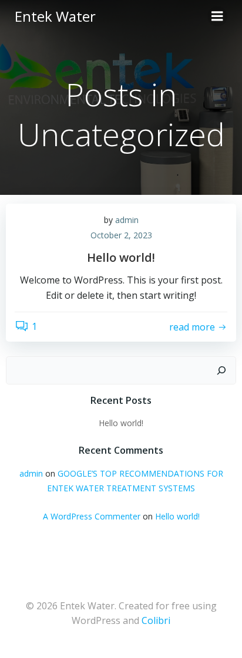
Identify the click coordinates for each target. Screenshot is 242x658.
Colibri (156, 620)
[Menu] (217, 16)
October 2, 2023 (121, 235)
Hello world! (121, 422)
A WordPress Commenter (91, 516)
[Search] (221, 370)
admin (127, 219)
